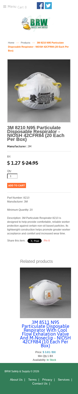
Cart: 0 (21, 7)
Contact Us (39, 383)
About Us (16, 379)
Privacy (47, 379)
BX (9, 156)
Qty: (9, 171)
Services (64, 379)
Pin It (47, 240)
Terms (32, 379)
